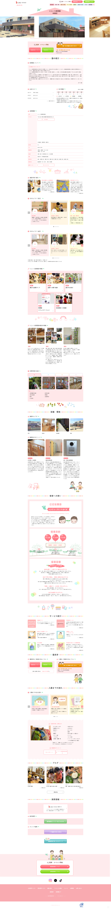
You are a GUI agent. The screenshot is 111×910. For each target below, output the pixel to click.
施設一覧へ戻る (19, 5)
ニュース (66, 888)
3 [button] (56, 716)
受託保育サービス (41, 888)
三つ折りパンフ (50, 752)
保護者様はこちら (77, 1)
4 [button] (57, 716)
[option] (55, 27)
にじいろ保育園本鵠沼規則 (62, 752)
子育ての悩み (35, 92)
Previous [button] (29, 26)
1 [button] (53, 226)
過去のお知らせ (51, 100)
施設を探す (49, 888)
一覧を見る (55, 792)
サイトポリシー (60, 895)
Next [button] (81, 26)
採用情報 (58, 891)
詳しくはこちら (46, 165)
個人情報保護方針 (51, 895)
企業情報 (72, 888)
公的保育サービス (31, 888)
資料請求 (52, 891)
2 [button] (54, 226)
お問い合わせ (79, 888)
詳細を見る (52, 191)
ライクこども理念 (58, 888)
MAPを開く (46, 119)
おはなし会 (35, 95)
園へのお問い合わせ (40, 671)
